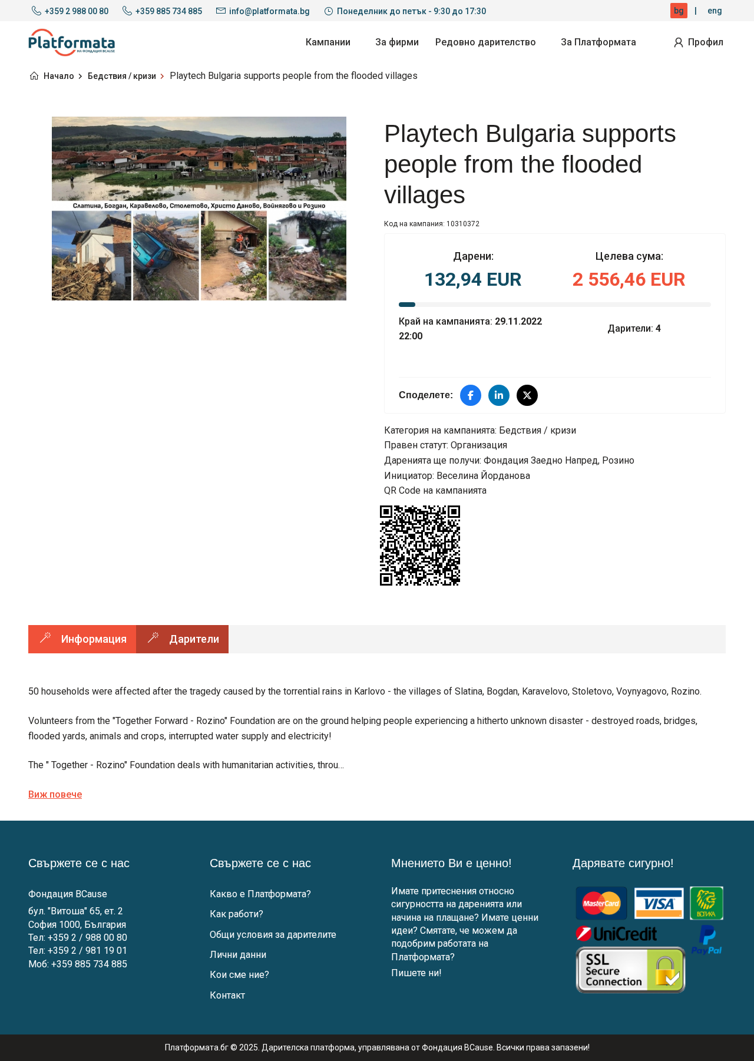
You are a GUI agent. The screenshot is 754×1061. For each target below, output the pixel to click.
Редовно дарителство (485, 42)
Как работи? (236, 914)
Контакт (227, 995)
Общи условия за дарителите (273, 934)
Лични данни (238, 954)
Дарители (194, 639)
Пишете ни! (416, 973)
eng (714, 10)
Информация (94, 639)
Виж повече (55, 794)
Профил (705, 42)
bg (679, 10)
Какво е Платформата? (260, 894)
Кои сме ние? (239, 974)
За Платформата (598, 42)
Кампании (328, 42)
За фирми (397, 42)
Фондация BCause (67, 894)
